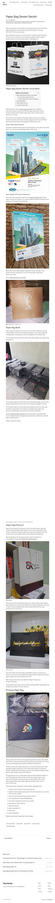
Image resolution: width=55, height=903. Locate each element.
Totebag (48, 838)
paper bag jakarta (36, 823)
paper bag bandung (10, 21)
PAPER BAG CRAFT (10, 324)
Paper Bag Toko (33, 21)
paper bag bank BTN (36, 197)
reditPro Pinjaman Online (29, 539)
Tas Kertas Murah (17, 22)
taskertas (12, 20)
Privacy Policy (43, 2)
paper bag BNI (19, 823)
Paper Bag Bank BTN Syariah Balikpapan (29, 99)
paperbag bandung (11, 826)
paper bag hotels (17, 21)
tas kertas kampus (10, 22)
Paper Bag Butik (21, 101)
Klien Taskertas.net (33, 2)
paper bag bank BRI (11, 823)
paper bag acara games (11, 85)
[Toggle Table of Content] (37, 93)
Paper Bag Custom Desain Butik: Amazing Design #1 (18, 862)
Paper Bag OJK (9, 600)
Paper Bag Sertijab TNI (9, 866)
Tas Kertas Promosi (38, 5)
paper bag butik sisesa (17, 414)
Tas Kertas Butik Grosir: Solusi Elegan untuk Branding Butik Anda (22, 858)
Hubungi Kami (23, 2)
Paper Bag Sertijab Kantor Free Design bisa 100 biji (18, 871)
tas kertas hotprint (41, 21)
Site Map (50, 2)
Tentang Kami (48, 5)
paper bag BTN (27, 823)
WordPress (50, 899)
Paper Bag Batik (8, 838)
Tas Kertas (5, 3)
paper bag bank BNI (26, 109)
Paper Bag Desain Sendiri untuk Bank (26, 95)
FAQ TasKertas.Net (14, 2)
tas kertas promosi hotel (27, 22)
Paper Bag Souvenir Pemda (18, 278)
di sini (31, 816)
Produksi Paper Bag (22, 105)
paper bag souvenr (26, 21)
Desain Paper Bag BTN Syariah (26, 97)
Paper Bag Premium (22, 103)
